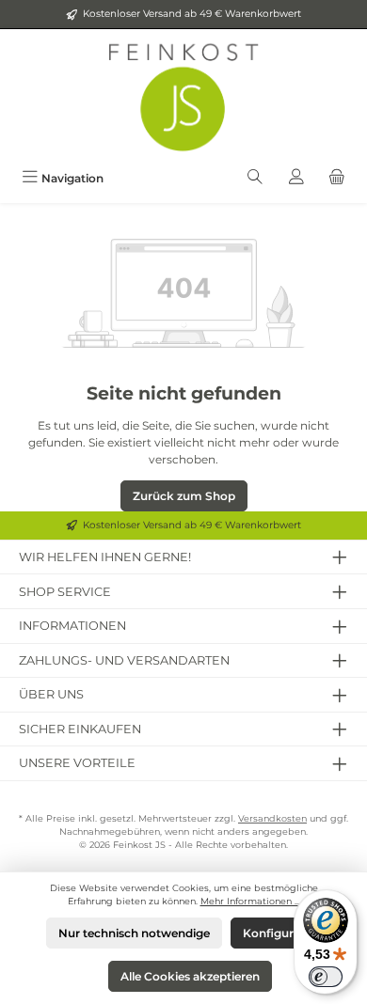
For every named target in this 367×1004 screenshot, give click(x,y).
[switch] (326, 976)
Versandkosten (272, 818)
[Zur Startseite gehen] (183, 96)
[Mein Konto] (296, 178)
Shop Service (65, 592)
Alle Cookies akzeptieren (190, 976)
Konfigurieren (282, 933)
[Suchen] (255, 178)
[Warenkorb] (337, 178)
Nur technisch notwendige (134, 933)
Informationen (72, 626)
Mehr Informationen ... (250, 901)
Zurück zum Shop (184, 496)
